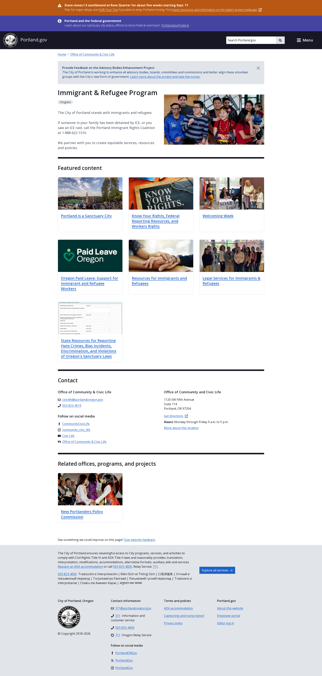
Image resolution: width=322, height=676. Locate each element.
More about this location (181, 428)
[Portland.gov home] (25, 40)
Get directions (173, 416)
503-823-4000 (122, 567)
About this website (230, 608)
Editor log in (225, 623)
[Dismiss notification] (258, 68)
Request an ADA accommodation (80, 567)
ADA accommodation (178, 608)
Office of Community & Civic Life (92, 54)
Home (62, 54)
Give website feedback (139, 540)
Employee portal (228, 616)
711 (155, 567)
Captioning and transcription (184, 616)
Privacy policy (173, 623)
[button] (305, 40)
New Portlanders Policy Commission (82, 514)
